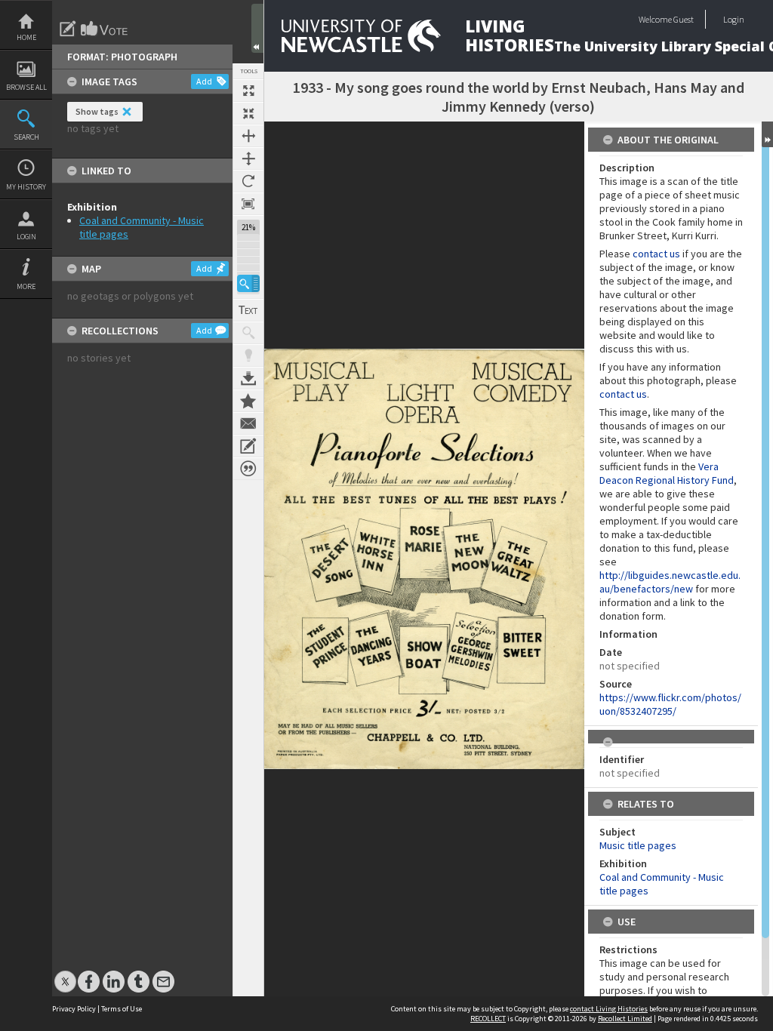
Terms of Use (121, 1009)
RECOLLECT (488, 1018)
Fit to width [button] (248, 136)
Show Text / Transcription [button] (248, 310)
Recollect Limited (625, 1018)
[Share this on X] (65, 974)
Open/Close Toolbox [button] (257, 28)
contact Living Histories (609, 1009)
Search (26, 137)
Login (26, 237)
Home (26, 37)
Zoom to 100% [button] (248, 203)
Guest (683, 19)
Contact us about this (248, 423)
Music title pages (637, 845)
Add (204, 81)
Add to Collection (248, 400)
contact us (656, 253)
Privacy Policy (74, 1009)
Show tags (97, 111)
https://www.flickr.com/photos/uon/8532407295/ (670, 704)
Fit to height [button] (248, 158)
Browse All (26, 87)
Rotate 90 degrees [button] (248, 181)
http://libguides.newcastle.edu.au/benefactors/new (670, 582)
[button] (248, 283)
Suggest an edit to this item (68, 28)
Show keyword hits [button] (248, 333)
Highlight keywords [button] (248, 355)
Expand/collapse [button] (767, 134)
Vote (105, 28)
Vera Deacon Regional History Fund (666, 473)
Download (248, 378)
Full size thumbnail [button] (248, 90)
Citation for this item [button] (248, 468)
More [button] (26, 286)
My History (26, 187)
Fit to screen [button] (248, 113)
